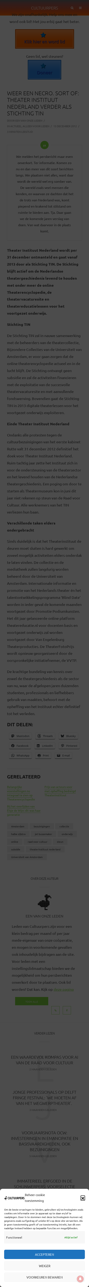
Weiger (44, 1266)
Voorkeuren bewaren (44, 1277)
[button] (83, 1198)
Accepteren (44, 1254)
